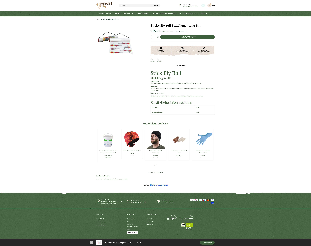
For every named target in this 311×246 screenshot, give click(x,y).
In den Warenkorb (207, 242)
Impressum (150, 224)
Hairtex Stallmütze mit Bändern (132, 150)
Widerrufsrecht (130, 219)
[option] (108, 147)
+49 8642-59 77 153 (190, 6)
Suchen (156, 5)
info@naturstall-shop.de (167, 202)
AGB (128, 222)
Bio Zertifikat (150, 219)
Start (98, 19)
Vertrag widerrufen (132, 232)
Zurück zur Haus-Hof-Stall (156, 172)
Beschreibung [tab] (181, 65)
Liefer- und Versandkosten (180, 31)
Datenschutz (150, 222)
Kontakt (129, 229)
